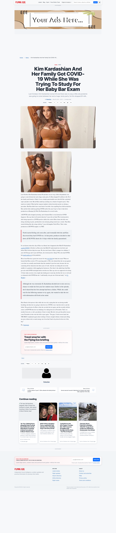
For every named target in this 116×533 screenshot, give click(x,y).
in (38, 363)
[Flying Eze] (20, 2)
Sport (47, 2)
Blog (44, 2)
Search (95, 2)
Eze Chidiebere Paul (26, 439)
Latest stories (56, 471)
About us (81, 471)
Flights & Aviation (66, 2)
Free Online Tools (55, 2)
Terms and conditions (85, 480)
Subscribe (49, 347)
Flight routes (55, 480)
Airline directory (56, 478)
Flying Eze (48, 99)
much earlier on (27, 255)
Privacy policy (83, 478)
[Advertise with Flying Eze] (58, 19)
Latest (40, 2)
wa (64, 102)
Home (21, 57)
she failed (49, 258)
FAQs (80, 475)
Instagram (26, 325)
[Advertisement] (58, 44)
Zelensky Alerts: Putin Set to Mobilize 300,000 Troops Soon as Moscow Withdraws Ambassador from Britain (87, 427)
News (27, 57)
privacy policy (49, 350)
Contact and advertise (85, 473)
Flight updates (56, 473)
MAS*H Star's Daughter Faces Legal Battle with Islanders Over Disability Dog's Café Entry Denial (47, 426)
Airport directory (56, 475)
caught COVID (25, 248)
